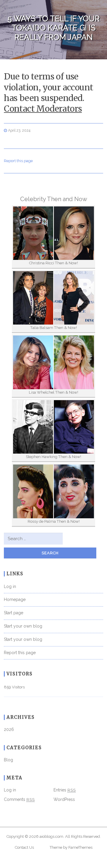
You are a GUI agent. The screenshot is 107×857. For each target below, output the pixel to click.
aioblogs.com (51, 836)
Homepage (15, 599)
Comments (19, 799)
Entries (65, 790)
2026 (9, 729)
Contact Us (24, 847)
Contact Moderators (43, 108)
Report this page (18, 161)
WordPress (64, 799)
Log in (10, 586)
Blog (8, 759)
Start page (13, 612)
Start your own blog (23, 626)
